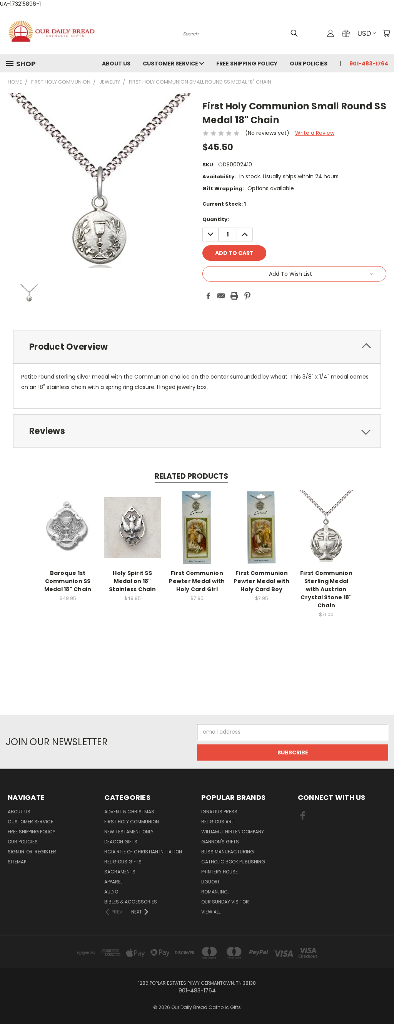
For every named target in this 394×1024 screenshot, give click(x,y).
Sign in (16, 851)
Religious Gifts (123, 861)
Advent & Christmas (129, 811)
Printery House (219, 871)
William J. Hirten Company (232, 831)
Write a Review (314, 133)
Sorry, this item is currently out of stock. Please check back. (133, 533)
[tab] (197, 347)
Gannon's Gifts (220, 841)
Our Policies (308, 63)
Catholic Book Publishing (233, 861)
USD (364, 33)
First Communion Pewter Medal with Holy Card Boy (261, 581)
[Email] (221, 296)
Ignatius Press (219, 811)
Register (45, 851)
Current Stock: (224, 204)
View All (210, 911)
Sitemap (17, 861)
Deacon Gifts (120, 841)
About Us (116, 63)
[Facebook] (208, 296)
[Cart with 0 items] (386, 33)
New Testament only (129, 831)
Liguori (210, 881)
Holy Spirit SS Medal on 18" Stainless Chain (132, 581)
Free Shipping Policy (246, 63)
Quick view (67, 519)
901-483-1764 (368, 63)
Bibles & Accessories (130, 901)
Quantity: (215, 219)
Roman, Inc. (215, 891)
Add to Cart (68, 533)
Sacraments (119, 871)
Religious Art (217, 821)
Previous (382, 999)
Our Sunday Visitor (225, 901)
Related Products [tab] (191, 476)
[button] (197, 701)
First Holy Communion (131, 821)
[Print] (234, 296)
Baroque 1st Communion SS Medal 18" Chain (68, 581)
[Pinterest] (247, 296)
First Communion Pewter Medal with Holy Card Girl (197, 581)
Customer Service (171, 63)
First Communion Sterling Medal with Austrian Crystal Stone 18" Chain (326, 589)
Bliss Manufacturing (227, 851)
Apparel (113, 881)
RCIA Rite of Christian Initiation (143, 851)
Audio (111, 891)
